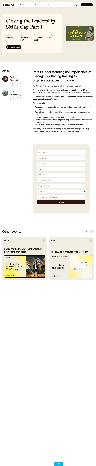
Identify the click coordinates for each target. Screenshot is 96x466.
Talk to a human (86, 5)
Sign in (76, 5)
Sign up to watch (13, 47)
